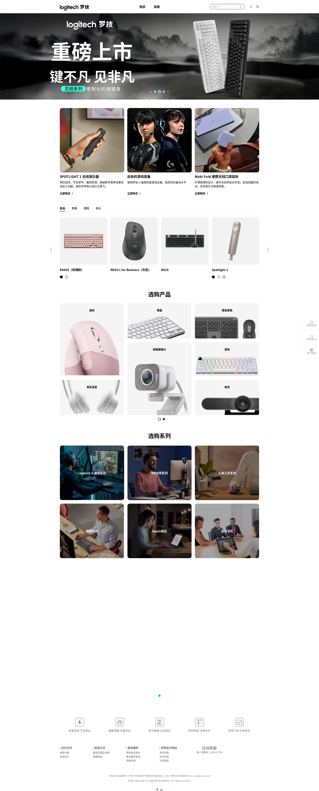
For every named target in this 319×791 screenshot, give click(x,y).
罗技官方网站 (134, 780)
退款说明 (131, 760)
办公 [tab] (98, 208)
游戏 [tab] (86, 208)
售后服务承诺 (133, 756)
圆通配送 (97, 756)
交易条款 (164, 760)
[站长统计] (161, 789)
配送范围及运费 (101, 752)
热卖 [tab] (74, 208)
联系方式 (145, 780)
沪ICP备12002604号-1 (181, 780)
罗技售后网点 (133, 752)
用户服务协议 (164, 780)
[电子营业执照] (157, 790)
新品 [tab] (62, 208)
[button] (150, 91)
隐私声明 (153, 780)
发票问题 (64, 752)
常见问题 (164, 752)
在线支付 (64, 756)
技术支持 (164, 756)
